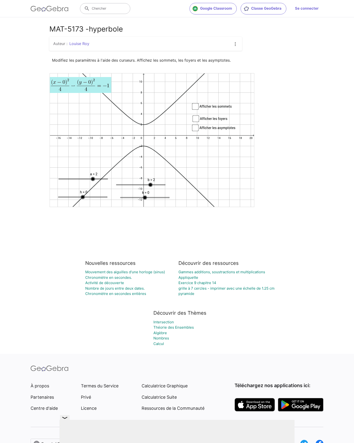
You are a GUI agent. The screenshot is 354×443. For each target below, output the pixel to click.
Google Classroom (216, 8)
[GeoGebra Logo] (49, 9)
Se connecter (307, 8)
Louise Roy (79, 43)
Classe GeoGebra (266, 8)
